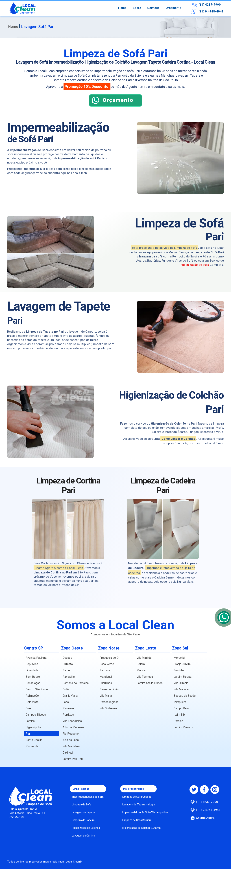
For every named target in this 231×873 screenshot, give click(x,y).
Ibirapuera (180, 702)
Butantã (68, 664)
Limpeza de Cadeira (83, 820)
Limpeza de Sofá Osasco (136, 796)
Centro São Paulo (37, 689)
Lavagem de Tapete (83, 812)
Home (122, 8)
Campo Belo (181, 708)
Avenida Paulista (36, 657)
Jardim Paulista (183, 727)
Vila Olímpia (181, 683)
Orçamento (173, 8)
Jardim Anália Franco (150, 683)
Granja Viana (70, 695)
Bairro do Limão (109, 689)
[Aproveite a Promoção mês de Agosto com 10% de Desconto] (115, 105)
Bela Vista (32, 702)
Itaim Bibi (179, 714)
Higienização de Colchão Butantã (141, 827)
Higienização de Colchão (86, 827)
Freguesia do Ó (109, 657)
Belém (141, 664)
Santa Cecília (34, 740)
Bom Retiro (33, 676)
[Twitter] (193, 789)
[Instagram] (214, 789)
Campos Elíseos (36, 714)
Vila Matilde (144, 657)
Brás (28, 708)
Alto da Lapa (71, 740)
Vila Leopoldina (72, 721)
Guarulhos (106, 683)
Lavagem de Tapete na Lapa (138, 804)
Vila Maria (106, 695)
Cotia (66, 689)
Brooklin (179, 670)
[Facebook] (204, 789)
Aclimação (32, 695)
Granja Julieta (182, 664)
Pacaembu (32, 746)
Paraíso (178, 721)
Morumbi (179, 657)
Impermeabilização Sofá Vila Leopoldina (145, 812)
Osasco (67, 657)
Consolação (33, 683)
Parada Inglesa (109, 702)
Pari (28, 733)
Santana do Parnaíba (76, 683)
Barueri (67, 670)
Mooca (141, 670)
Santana (105, 670)
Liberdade (32, 670)
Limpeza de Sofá (81, 804)
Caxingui (68, 752)
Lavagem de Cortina (83, 835)
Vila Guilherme (108, 708)
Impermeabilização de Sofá (88, 796)
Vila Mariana (181, 689)
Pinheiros (68, 708)
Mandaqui (106, 676)
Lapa (66, 702)
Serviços (153, 8)
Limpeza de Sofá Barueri (136, 820)
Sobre (137, 8)
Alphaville (69, 676)
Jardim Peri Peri (73, 759)
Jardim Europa (182, 676)
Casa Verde (107, 664)
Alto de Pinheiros (73, 727)
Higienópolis (33, 727)
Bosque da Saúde (185, 695)
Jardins (30, 721)
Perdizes (68, 714)
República (32, 664)
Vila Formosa (145, 676)
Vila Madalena (71, 746)
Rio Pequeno (71, 733)
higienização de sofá (195, 264)
